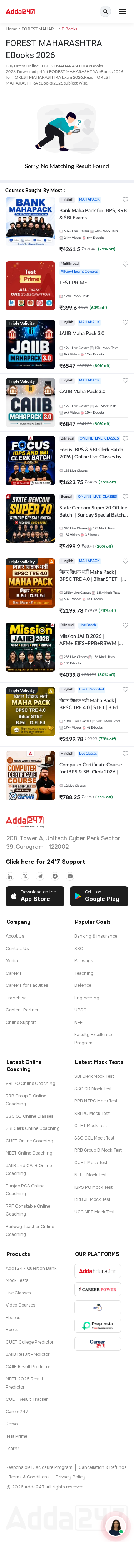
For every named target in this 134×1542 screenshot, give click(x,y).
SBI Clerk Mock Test (94, 1076)
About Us (15, 936)
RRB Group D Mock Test (98, 1150)
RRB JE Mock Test (92, 1199)
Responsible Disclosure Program (39, 1467)
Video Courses (20, 1305)
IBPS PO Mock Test (93, 1187)
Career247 (17, 1412)
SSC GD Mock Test (93, 1089)
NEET (79, 1022)
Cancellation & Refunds (103, 1467)
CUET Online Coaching (29, 1141)
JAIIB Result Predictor (28, 1354)
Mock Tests (17, 1280)
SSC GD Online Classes (30, 1116)
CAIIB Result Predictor (28, 1367)
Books (12, 1330)
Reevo (12, 1424)
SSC (78, 949)
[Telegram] (40, 876)
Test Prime (16, 1436)
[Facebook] (55, 876)
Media (12, 961)
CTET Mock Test (90, 1125)
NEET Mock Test (90, 1175)
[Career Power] (97, 1289)
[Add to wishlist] (125, 200)
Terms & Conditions (29, 1477)
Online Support (21, 1022)
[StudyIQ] (97, 1307)
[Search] (105, 11)
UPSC (80, 1010)
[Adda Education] (97, 1271)
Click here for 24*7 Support (45, 862)
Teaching (84, 973)
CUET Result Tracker (27, 1399)
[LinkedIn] (10, 876)
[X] (25, 876)
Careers (14, 973)
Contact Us (17, 949)
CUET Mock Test (91, 1163)
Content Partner (22, 1010)
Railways (83, 961)
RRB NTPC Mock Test (96, 1101)
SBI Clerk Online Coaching (33, 1128)
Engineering (86, 998)
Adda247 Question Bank (31, 1268)
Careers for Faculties (27, 985)
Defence (82, 985)
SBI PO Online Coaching (30, 1083)
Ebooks (13, 1317)
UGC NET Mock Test (94, 1212)
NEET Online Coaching (29, 1153)
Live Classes (18, 1293)
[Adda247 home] (20, 12)
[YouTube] (70, 876)
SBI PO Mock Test (92, 1113)
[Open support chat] (115, 1526)
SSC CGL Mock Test (94, 1138)
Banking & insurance (95, 936)
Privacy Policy (70, 1477)
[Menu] (122, 11)
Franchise (16, 998)
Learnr (12, 1448)
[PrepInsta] (97, 1326)
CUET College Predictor (30, 1342)
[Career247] (97, 1344)
